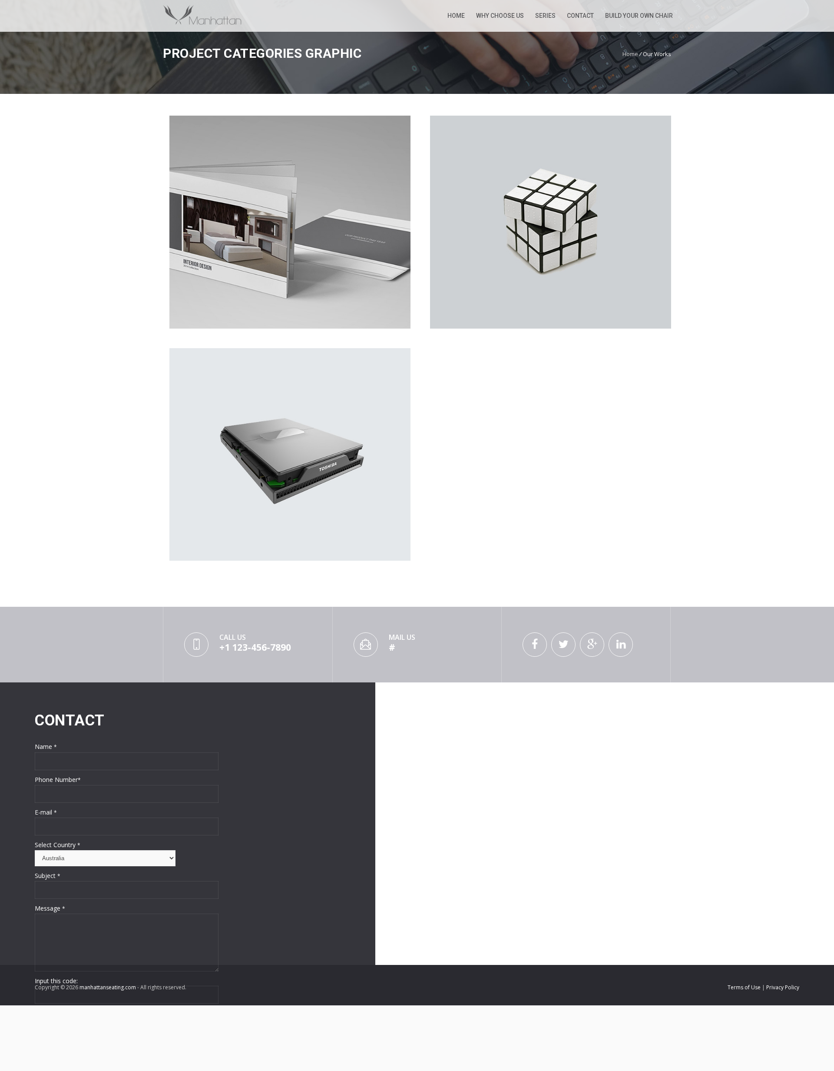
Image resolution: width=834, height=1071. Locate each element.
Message (50, 908)
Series (545, 15)
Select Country (57, 845)
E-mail (46, 812)
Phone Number (58, 779)
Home (456, 15)
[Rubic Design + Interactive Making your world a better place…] (550, 222)
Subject (47, 875)
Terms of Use (745, 987)
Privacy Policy (782, 987)
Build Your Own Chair (639, 15)
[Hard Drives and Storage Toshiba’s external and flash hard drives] (289, 454)
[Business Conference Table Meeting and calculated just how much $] (289, 222)
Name (46, 746)
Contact (580, 15)
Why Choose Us (500, 15)
